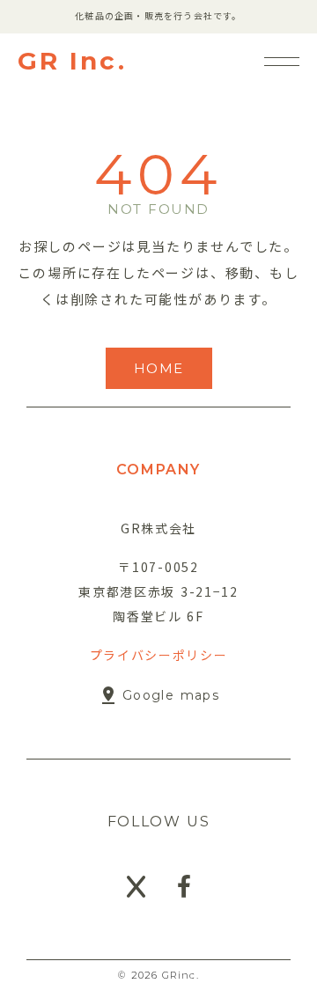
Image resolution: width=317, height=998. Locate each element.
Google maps (170, 695)
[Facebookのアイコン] (184, 887)
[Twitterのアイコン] (136, 887)
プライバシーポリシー (159, 655)
